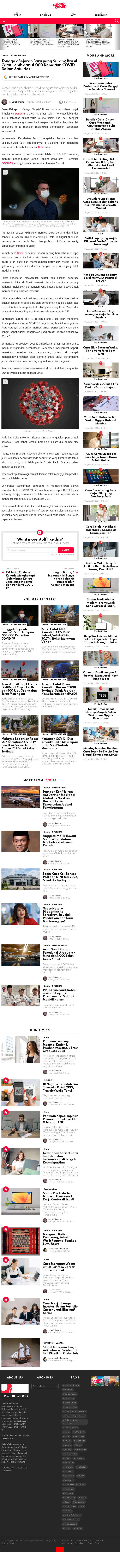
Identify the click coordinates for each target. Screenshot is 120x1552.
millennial (69, 1471)
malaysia (69, 1467)
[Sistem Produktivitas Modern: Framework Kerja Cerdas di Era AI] (20, 1201)
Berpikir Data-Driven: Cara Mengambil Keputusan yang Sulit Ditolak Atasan (42, 42)
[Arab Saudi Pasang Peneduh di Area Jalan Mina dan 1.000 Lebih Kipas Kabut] (20, 955)
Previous (1, 37)
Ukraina (68, 1511)
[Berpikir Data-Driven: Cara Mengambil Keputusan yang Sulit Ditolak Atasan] (42, 31)
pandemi (20, 113)
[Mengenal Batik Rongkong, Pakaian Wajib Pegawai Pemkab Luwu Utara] (20, 1241)
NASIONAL (57, 832)
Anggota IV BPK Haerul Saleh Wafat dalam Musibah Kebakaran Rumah (59, 841)
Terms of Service (83, 1541)
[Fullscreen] (26, 1396)
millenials (82, 1467)
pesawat (69, 1493)
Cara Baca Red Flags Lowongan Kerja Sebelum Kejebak (101, 314)
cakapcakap (70, 1403)
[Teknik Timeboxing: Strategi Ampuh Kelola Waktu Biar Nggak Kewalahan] (101, 695)
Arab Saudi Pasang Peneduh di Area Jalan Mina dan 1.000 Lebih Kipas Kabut (59, 954)
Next (118, 37)
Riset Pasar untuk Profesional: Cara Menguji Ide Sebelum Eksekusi (100, 86)
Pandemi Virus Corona (75, 1485)
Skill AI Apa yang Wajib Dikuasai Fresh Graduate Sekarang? (100, 241)
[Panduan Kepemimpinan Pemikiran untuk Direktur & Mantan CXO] (20, 1124)
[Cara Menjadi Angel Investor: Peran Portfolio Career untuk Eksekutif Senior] (20, 1311)
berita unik (69, 1398)
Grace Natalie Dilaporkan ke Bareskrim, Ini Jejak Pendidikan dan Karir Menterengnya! (58, 915)
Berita (5, 625)
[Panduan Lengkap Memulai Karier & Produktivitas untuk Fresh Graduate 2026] (20, 1049)
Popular (45, 16)
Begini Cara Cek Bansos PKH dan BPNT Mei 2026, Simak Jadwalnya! (60, 877)
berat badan (70, 1394)
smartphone (70, 1506)
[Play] (5, 1396)
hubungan (79, 1436)
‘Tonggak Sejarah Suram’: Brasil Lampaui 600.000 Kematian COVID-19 (17, 634)
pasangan (69, 1489)
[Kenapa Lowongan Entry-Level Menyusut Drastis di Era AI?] (101, 260)
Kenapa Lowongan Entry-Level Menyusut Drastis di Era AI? (100, 277)
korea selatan (71, 1454)
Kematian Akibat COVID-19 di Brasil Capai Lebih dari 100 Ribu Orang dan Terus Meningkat (19, 689)
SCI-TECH (48, 1080)
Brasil (20, 253)
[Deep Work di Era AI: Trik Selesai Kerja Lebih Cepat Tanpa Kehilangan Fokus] (101, 622)
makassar (69, 1463)
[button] (15, 1391)
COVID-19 (7, 163)
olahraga (69, 1480)
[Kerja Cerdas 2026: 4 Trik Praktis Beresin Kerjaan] (101, 370)
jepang (68, 1449)
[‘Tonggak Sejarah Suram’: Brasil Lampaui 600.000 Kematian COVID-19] (19, 615)
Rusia (67, 1502)
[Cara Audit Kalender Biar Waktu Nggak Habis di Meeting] (101, 403)
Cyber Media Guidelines (73, 1543)
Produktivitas (50, 1189)
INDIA (68, 1441)
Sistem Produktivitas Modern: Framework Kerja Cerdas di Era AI (58, 1196)
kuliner (67, 1458)
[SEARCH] (117, 21)
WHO (67, 1528)
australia (69, 1390)
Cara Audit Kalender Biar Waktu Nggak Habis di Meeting (101, 420)
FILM (67, 1436)
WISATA (60, 1343)
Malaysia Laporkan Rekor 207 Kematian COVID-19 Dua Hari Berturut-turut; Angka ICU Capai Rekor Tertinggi (19, 745)
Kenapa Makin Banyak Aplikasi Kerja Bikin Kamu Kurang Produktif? (101, 566)
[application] (15, 1391)
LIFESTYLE (49, 1343)
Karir (46, 1037)
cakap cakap (71, 1407)
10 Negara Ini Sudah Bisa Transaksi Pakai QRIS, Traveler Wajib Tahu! (60, 1087)
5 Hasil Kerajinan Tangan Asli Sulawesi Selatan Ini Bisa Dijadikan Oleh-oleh (60, 1350)
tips (82, 1506)
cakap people (71, 1428)
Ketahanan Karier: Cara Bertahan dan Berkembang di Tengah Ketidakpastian (60, 1158)
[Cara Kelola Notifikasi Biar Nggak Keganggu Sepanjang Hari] (101, 512)
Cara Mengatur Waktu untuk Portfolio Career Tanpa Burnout (59, 1267)
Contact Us (67, 1541)
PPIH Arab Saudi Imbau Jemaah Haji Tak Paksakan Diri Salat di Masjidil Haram (59, 995)
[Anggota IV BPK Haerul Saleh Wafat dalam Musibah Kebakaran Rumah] (20, 841)
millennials (69, 1476)
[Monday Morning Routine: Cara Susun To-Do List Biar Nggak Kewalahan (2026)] (101, 734)
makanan (80, 1458)
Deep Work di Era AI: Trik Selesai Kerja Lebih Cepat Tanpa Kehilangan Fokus (101, 639)
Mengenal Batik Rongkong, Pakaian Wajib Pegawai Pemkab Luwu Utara (59, 1239)
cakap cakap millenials (75, 1416)
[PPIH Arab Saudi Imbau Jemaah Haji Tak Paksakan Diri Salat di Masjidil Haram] (20, 995)
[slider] (13, 1396)
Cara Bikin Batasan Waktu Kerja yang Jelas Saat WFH (100, 350)
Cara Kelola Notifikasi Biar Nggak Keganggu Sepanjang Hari (101, 529)
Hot (73, 16)
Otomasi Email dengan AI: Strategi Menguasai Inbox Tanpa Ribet (100, 675)
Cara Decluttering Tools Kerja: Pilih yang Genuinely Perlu (100, 493)
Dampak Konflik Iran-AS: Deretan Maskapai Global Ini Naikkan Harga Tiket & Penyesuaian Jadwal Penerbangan (59, 799)
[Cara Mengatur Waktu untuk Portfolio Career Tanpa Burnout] (20, 1271)
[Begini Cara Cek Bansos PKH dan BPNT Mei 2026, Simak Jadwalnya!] (20, 879)
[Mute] (23, 1396)
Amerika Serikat (72, 1385)
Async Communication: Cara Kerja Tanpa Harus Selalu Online (100, 457)
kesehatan (81, 1449)
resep (83, 1498)
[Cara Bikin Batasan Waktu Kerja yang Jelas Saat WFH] (101, 333)
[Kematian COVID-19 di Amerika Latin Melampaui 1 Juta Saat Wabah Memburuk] (59, 725)
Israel (79, 1445)
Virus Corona (71, 1524)
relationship (70, 1498)
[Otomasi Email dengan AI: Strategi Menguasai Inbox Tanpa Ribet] (101, 658)
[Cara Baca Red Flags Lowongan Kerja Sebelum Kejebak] (101, 297)
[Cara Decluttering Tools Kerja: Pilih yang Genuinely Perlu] (101, 476)
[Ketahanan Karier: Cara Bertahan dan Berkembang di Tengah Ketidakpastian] (20, 1161)
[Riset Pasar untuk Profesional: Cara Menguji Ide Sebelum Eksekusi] (14, 31)
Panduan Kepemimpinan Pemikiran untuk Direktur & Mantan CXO (60, 1119)
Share (5, 172)
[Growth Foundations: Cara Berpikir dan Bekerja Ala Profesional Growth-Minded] (98, 31)
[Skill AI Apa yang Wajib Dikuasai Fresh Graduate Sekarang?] (101, 224)
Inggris (68, 1445)
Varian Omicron (72, 1520)
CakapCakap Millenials (75, 1412)
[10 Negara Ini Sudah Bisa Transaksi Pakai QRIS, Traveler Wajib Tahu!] (20, 1092)
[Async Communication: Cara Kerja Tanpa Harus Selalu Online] (101, 440)
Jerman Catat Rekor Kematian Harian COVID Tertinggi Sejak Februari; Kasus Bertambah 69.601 (59, 689)
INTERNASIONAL (18, 625)
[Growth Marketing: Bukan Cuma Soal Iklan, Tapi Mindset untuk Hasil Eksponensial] (70, 31)
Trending (101, 16)
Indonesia (80, 1441)
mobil (81, 1476)
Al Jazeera (44, 147)
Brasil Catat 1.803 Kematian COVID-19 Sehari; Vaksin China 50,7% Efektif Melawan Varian (58, 636)
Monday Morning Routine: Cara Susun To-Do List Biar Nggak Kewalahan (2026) (100, 751)
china (67, 1432)
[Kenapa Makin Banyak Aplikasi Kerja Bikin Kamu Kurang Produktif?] (101, 549)
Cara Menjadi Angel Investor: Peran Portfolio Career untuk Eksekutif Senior (60, 1308)
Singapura (79, 1502)
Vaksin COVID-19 (73, 1515)
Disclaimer (98, 1541)
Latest (16, 16)
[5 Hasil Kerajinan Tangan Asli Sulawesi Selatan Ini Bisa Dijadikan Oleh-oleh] (20, 1352)
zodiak (78, 1528)
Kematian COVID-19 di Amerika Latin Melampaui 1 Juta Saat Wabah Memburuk (59, 744)
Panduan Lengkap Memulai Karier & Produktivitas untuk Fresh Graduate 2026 (60, 1046)
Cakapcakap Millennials (70, 1421)
